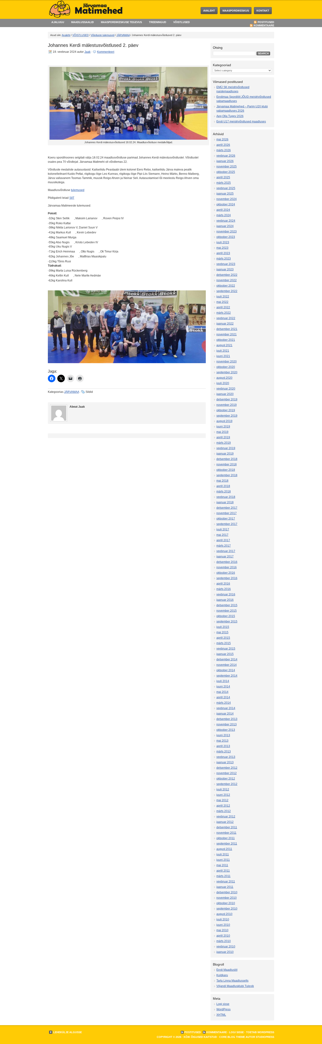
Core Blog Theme (232, 1037)
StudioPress (265, 1037)
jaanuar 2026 (225, 161)
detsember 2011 (226, 827)
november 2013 (226, 724)
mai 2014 (222, 692)
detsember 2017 (226, 507)
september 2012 (226, 784)
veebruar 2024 (225, 220)
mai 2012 (222, 800)
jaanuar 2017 (225, 556)
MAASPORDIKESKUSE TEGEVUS (121, 22)
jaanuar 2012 (225, 822)
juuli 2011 (222, 854)
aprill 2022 (223, 307)
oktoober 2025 (225, 172)
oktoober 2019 (225, 410)
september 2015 (226, 621)
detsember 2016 (226, 562)
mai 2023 (222, 247)
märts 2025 (223, 182)
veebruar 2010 (225, 946)
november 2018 (226, 464)
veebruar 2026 (225, 155)
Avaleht (209, 10)
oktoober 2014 (225, 670)
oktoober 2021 (225, 339)
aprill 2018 (223, 486)
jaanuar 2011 (224, 887)
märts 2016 (223, 589)
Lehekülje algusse (67, 1032)
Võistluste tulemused (102, 35)
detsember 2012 (226, 767)
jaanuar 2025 (225, 193)
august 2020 (224, 377)
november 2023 (226, 231)
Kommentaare (264, 25)
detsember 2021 (226, 329)
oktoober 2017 (225, 518)
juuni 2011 (223, 859)
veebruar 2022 (225, 318)
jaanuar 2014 (225, 713)
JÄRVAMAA (123, 35)
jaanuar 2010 (225, 952)
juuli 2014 (222, 681)
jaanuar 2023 (225, 269)
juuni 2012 (223, 794)
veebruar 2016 (225, 594)
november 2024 (226, 199)
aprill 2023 (223, 253)
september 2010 (226, 908)
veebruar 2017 (225, 551)
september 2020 (226, 372)
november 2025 (226, 166)
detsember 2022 (226, 274)
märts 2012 (223, 811)
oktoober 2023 (225, 237)
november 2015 (226, 610)
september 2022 (226, 291)
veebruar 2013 (225, 757)
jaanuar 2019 (225, 453)
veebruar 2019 (225, 448)
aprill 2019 (223, 437)
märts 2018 (223, 491)
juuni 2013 (223, 735)
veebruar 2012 (225, 816)
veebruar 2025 (225, 188)
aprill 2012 (223, 805)
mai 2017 (222, 534)
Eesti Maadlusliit (226, 969)
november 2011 (226, 832)
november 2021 (226, 334)
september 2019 (226, 415)
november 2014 (226, 664)
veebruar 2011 (225, 881)
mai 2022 (222, 302)
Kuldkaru (222, 975)
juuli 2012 (222, 789)
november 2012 (226, 773)
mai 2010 (222, 930)
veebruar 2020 (225, 388)
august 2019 (224, 421)
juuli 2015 (222, 627)
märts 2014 (223, 702)
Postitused (266, 22)
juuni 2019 (223, 426)
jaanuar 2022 (225, 323)
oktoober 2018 (225, 469)
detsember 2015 (226, 605)
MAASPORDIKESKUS (236, 10)
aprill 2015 (223, 637)
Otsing (218, 47)
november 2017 (226, 513)
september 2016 (226, 578)
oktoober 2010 (225, 903)
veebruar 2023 (225, 264)
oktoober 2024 (225, 204)
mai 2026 (222, 139)
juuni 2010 (223, 924)
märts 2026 (223, 150)
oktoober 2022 (225, 285)
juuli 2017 (222, 529)
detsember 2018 (226, 459)
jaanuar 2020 (225, 394)
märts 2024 (223, 215)
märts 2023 (223, 258)
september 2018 (226, 475)
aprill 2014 (223, 697)
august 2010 (224, 914)
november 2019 (226, 404)
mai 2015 (222, 632)
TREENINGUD (157, 22)
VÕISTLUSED (181, 22)
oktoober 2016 (225, 572)
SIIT (71, 197)
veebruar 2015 (225, 648)
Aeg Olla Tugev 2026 (230, 116)
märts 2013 (223, 751)
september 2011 (226, 843)
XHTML (221, 1014)
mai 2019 (222, 432)
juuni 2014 (223, 686)
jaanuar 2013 (225, 762)
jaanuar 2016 (225, 599)
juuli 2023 (222, 242)
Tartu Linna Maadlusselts (232, 980)
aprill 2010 (223, 935)
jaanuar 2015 (225, 654)
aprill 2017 (223, 540)
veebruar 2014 (225, 708)
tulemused (77, 190)
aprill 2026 (223, 144)
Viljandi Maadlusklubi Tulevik (235, 986)
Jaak (87, 51)
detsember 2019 (226, 399)
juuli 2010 (222, 919)
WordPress (223, 1009)
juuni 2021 (223, 356)
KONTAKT (262, 10)
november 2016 (226, 567)
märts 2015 (223, 643)
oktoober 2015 (225, 616)
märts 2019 (223, 442)
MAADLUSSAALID (82, 22)
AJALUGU (57, 22)
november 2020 (226, 361)
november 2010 (226, 897)
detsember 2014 (226, 659)
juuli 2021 (222, 350)
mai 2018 (222, 480)
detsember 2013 (226, 719)
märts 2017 (223, 545)
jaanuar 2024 (225, 226)
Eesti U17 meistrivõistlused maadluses (241, 121)
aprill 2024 (223, 209)
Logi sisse (222, 1004)
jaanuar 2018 (225, 502)
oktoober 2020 (225, 367)
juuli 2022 (222, 296)
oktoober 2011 (225, 838)
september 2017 (226, 524)
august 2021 (224, 345)
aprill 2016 (223, 583)
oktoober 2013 (225, 729)
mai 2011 (222, 865)
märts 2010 (223, 941)
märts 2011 (223, 876)
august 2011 (224, 849)
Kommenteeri (105, 51)
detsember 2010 (226, 892)
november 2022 (226, 280)
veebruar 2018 (225, 497)
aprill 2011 (223, 870)
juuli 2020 (222, 383)
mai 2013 (222, 740)
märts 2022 (223, 312)
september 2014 (226, 675)
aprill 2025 (223, 177)
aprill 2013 (223, 746)
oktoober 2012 (225, 778)
